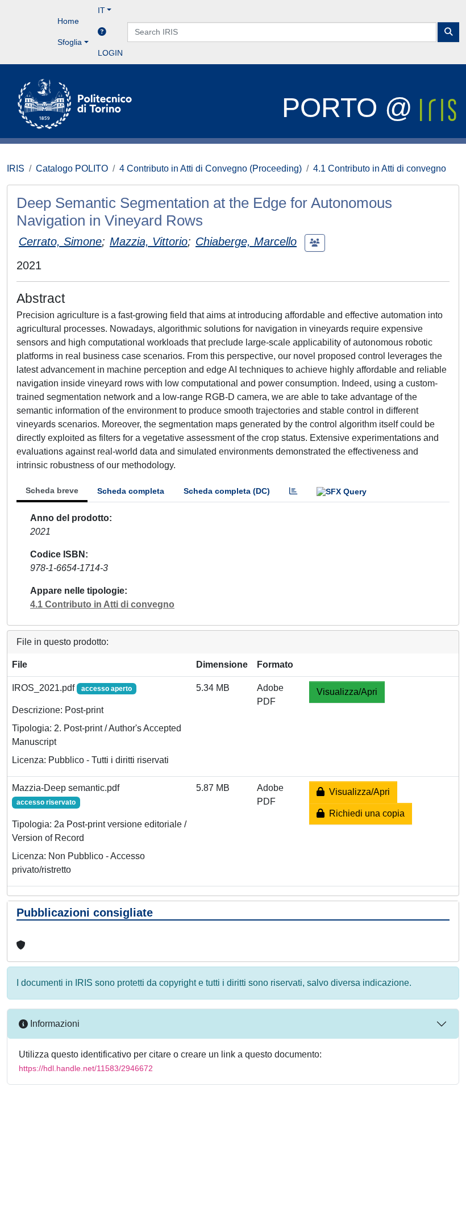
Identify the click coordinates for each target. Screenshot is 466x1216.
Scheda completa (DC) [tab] (227, 490)
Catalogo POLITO (72, 168)
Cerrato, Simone (60, 241)
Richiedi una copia (364, 813)
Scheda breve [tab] (52, 490)
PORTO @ (351, 108)
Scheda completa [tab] (130, 490)
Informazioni (54, 1023)
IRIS (15, 168)
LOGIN (110, 52)
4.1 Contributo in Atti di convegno (379, 168)
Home (68, 21)
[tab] (293, 491)
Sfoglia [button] (69, 42)
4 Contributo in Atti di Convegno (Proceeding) (210, 168)
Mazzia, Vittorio (149, 241)
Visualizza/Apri (347, 692)
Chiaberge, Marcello (246, 241)
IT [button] (101, 10)
